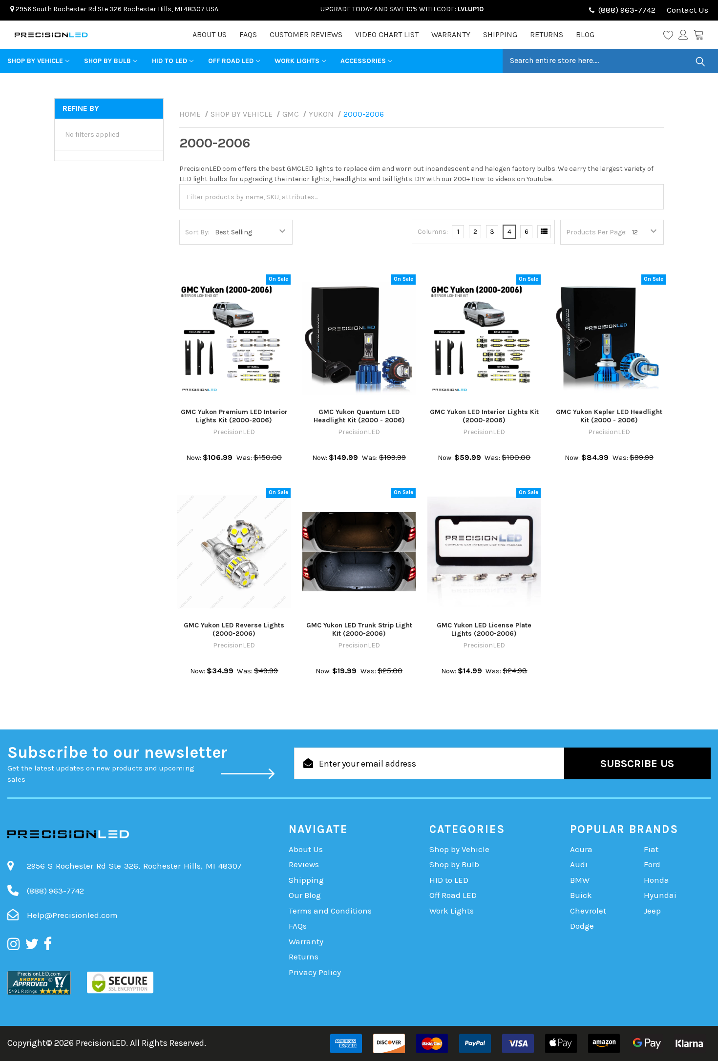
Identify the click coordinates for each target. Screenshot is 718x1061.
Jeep (652, 910)
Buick (581, 895)
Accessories (363, 61)
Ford (652, 864)
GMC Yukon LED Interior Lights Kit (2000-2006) (484, 416)
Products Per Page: (596, 232)
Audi (579, 864)
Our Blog (305, 895)
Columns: (433, 232)
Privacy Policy (315, 972)
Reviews (304, 864)
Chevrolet (588, 910)
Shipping (500, 34)
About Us (209, 34)
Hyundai (660, 895)
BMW (580, 880)
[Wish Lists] (670, 34)
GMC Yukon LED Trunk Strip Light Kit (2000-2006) (359, 629)
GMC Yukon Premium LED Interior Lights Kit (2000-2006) (234, 416)
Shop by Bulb (107, 61)
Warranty (450, 34)
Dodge (582, 926)
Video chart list (387, 34)
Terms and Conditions (330, 910)
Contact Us (686, 10)
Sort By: (197, 232)
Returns (546, 34)
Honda (656, 880)
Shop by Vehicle (35, 61)
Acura (581, 849)
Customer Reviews (306, 34)
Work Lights (297, 61)
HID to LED (169, 61)
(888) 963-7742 (626, 10)
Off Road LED (230, 61)
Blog (585, 34)
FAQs (248, 34)
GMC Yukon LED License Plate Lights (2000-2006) (484, 629)
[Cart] (698, 34)
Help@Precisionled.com (72, 915)
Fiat (651, 849)
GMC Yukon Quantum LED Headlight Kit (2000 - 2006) (359, 416)
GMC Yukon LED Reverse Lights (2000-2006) (234, 629)
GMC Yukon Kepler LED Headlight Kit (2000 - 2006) (609, 416)
